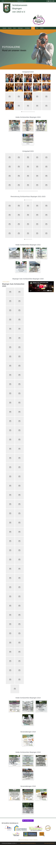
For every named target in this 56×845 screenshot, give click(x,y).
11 (33, 111)
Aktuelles (9, 28)
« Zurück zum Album (5, 281)
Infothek (41, 28)
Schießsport (27, 28)
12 (34, 111)
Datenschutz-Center (23, 843)
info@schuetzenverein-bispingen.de (10, 1)
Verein (14, 28)
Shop (37, 28)
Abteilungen (20, 28)
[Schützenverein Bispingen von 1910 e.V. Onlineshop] (28, 839)
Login (25, 1)
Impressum (52, 843)
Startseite (4, 28)
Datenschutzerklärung (32, 843)
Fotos (33, 28)
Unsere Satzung (47, 843)
